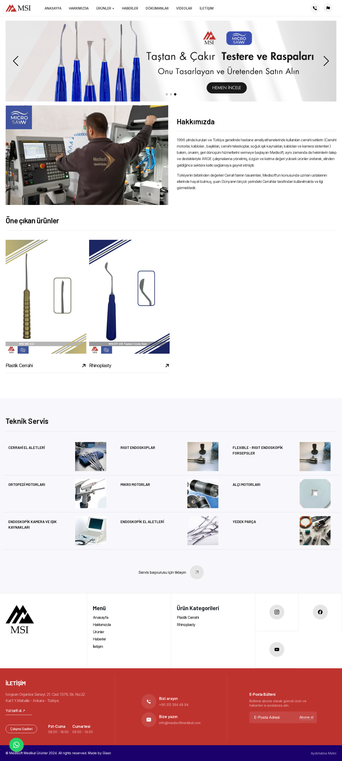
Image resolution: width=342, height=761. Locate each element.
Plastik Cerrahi (188, 617)
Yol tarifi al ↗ (15, 710)
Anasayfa (100, 617)
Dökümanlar (157, 8)
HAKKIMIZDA (79, 8)
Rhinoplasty (186, 624)
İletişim (98, 646)
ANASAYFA (53, 8)
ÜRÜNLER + (105, 8)
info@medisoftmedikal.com (180, 723)
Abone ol (306, 717)
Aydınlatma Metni (323, 753)
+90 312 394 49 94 (173, 705)
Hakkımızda (102, 624)
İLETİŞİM (207, 8)
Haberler (99, 639)
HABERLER (130, 8)
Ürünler (98, 631)
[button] (328, 8)
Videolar (184, 8)
